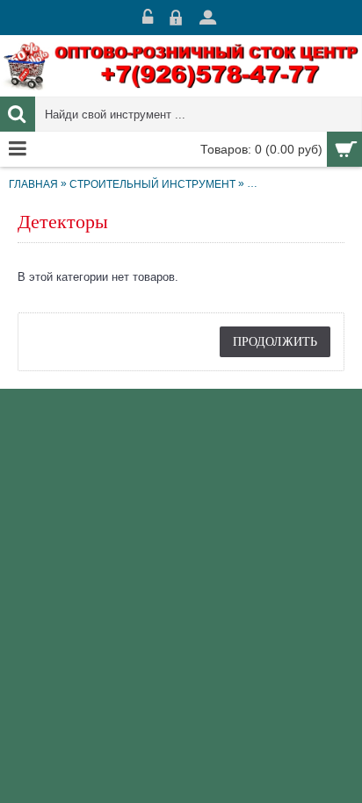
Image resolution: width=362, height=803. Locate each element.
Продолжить (275, 341)
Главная (33, 184)
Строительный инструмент (152, 184)
